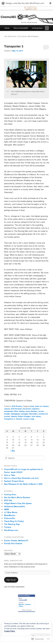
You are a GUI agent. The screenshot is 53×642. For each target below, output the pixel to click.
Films (16, 411)
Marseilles (33, 414)
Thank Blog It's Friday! (14, 521)
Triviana (7, 527)
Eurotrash (27, 408)
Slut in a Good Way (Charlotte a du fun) (21, 478)
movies (7, 416)
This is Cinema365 (20, 28)
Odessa (14, 416)
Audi (37, 406)
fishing (21, 411)
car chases (44, 406)
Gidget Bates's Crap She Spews (18, 503)
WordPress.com (11, 530)
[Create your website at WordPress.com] (26, 3)
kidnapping (15, 414)
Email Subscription (13, 561)
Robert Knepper (24, 416)
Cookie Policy (9, 631)
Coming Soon (37, 28)
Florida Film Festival (13, 543)
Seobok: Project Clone (14, 481)
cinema (7, 408)
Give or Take (9, 475)
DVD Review (17, 406)
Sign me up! (11, 580)
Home (7, 28)
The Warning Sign (12, 524)
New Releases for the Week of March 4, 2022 (23, 484)
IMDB (6, 509)
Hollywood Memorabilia (14, 506)
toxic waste (36, 416)
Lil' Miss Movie (10, 512)
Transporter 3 (13, 46)
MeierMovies (9, 515)
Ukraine (19, 419)
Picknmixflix (9, 518)
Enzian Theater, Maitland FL (16, 540)
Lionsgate (24, 414)
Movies (21, 604)
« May (12, 450)
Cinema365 (23, 600)
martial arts (43, 414)
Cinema (28, 604)
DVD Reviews (16, 408)
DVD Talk (8, 500)
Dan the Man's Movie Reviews (17, 497)
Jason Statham (31, 411)
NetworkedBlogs (24, 595)
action (31, 406)
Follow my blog (26, 610)
